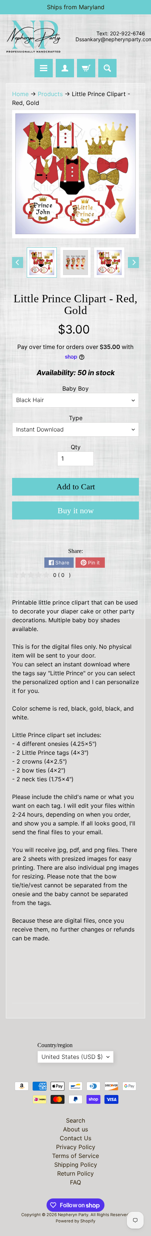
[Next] (133, 262)
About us (75, 1129)
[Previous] (17, 262)
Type (75, 418)
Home (20, 94)
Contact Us (75, 1138)
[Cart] (86, 68)
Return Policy (75, 1173)
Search (75, 1120)
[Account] (65, 68)
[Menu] (43, 68)
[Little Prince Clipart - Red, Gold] (42, 262)
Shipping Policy (75, 1164)
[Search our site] (107, 68)
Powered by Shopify (75, 1220)
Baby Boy (75, 388)
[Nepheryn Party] (33, 36)
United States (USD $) (72, 1056)
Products (50, 94)
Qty (76, 447)
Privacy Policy (75, 1147)
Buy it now (76, 510)
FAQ (75, 1182)
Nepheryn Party (73, 1214)
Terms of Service (75, 1155)
